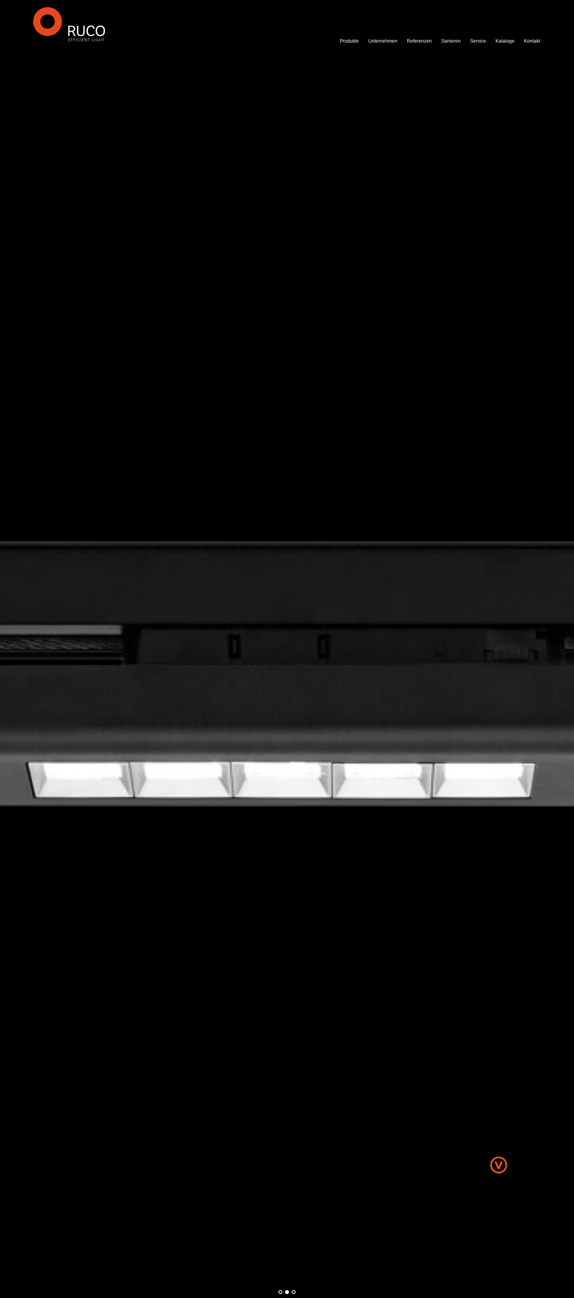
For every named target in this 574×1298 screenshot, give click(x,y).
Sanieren (451, 41)
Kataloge (505, 41)
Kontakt (532, 41)
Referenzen (419, 41)
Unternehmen (383, 41)
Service (478, 41)
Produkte (349, 41)
